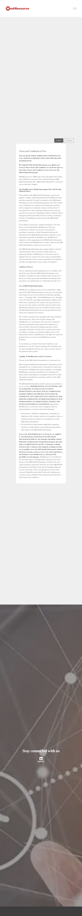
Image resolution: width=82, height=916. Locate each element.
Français (69, 140)
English (58, 140)
